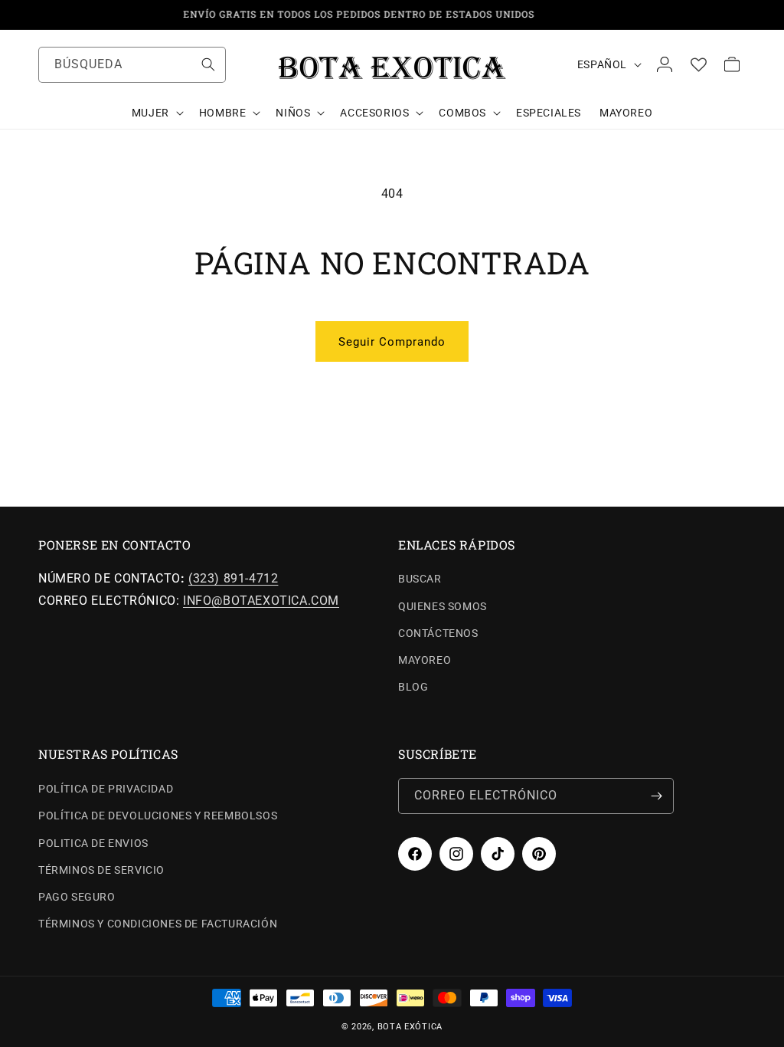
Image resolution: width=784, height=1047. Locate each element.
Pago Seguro (77, 897)
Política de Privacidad (105, 789)
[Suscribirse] (656, 796)
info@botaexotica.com (261, 600)
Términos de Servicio (101, 870)
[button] (156, 113)
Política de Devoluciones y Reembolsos (157, 815)
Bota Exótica (410, 1027)
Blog (413, 687)
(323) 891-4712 (233, 578)
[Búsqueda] (208, 64)
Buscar (420, 579)
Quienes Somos (442, 606)
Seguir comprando (392, 342)
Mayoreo (424, 660)
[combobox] (132, 65)
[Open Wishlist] (698, 64)
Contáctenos (438, 633)
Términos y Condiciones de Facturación (157, 923)
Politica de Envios (93, 843)
